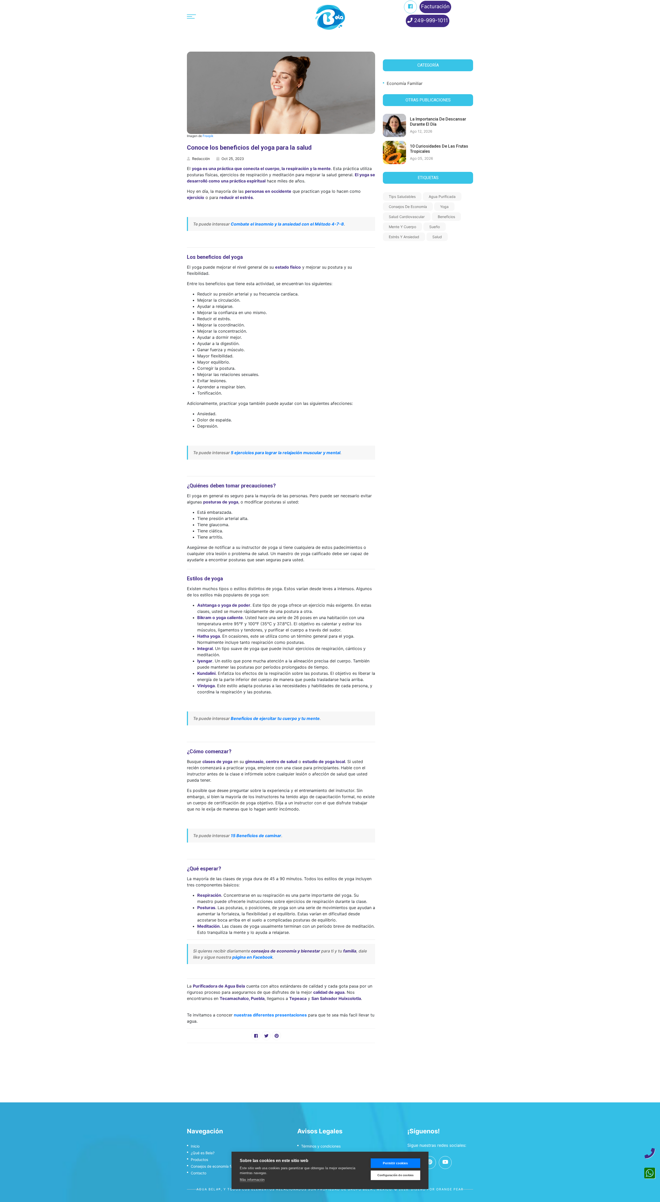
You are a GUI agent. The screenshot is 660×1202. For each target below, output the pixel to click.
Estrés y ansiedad (404, 237)
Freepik (208, 136)
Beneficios (446, 216)
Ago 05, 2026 (421, 158)
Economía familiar (405, 83)
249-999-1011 (430, 20)
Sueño (434, 227)
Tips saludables (402, 196)
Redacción (201, 158)
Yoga (444, 206)
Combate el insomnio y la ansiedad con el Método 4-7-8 (287, 224)
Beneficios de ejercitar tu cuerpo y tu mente (275, 718)
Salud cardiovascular (407, 216)
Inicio (195, 1146)
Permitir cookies (395, 1163)
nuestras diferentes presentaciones (270, 1014)
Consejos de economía (408, 206)
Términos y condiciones (321, 1146)
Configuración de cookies (395, 1175)
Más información (252, 1180)
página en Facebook (252, 957)
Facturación (435, 6)
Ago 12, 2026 (421, 131)
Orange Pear (450, 1189)
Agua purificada (442, 196)
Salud (437, 237)
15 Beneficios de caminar (256, 835)
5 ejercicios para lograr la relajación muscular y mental (285, 452)
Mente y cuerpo (402, 227)
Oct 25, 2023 (232, 158)
